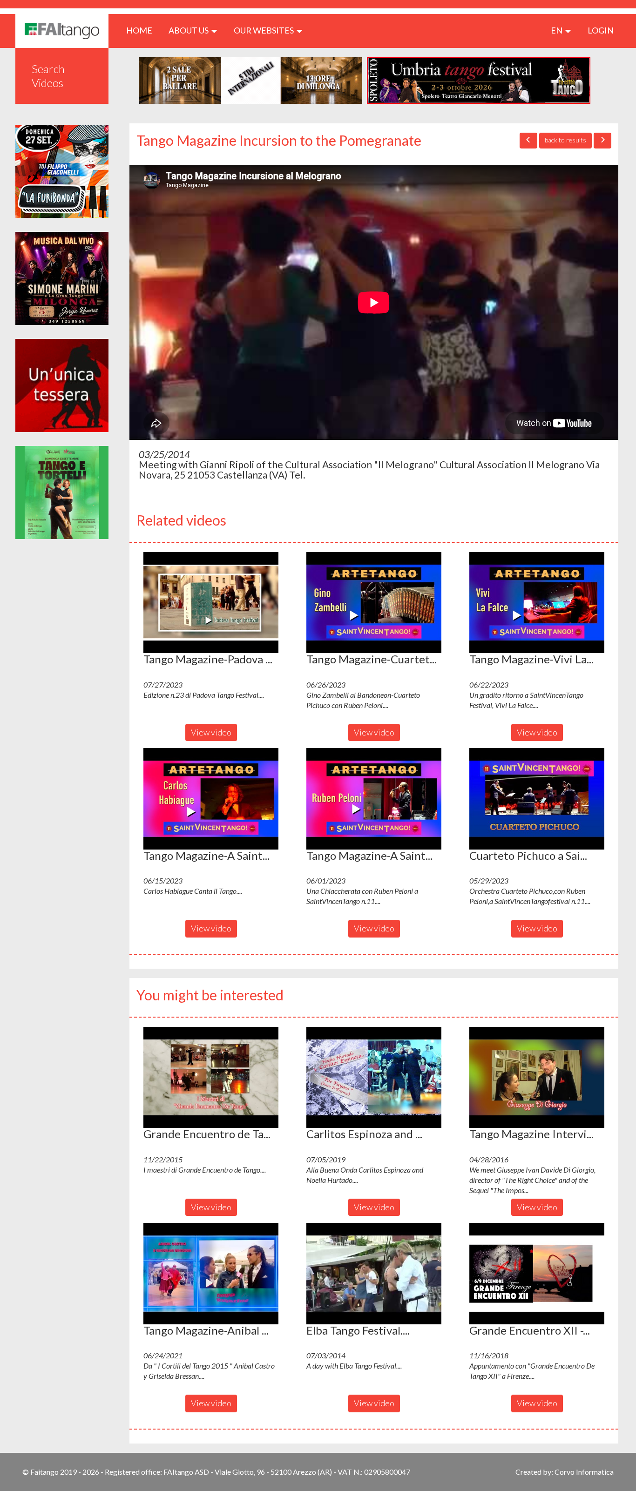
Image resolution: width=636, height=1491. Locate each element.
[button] (210, 603)
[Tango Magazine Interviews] (536, 1077)
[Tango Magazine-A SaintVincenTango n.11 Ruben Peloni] (373, 799)
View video (211, 732)
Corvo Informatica (584, 1471)
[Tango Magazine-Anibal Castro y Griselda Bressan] (210, 1273)
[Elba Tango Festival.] (373, 1273)
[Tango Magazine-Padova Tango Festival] (210, 603)
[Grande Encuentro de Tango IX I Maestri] (210, 1077)
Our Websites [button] (264, 30)
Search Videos (48, 75)
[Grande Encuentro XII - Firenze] (536, 1273)
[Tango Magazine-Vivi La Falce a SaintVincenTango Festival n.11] (536, 603)
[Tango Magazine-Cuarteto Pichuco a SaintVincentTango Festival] (373, 603)
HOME (142, 30)
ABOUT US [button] (189, 30)
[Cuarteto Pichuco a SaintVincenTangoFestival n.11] (536, 799)
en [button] (557, 30)
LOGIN (601, 30)
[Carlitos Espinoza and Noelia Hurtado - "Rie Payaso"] (373, 1077)
